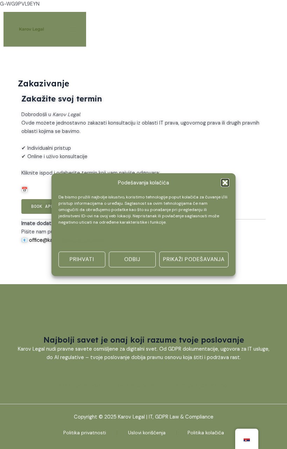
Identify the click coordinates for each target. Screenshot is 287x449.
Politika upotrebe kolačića (199, 385)
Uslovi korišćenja (135, 385)
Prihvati (82, 259)
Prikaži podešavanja (194, 259)
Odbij (132, 259)
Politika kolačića (206, 432)
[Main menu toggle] (72, 29)
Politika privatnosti (80, 385)
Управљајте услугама (83, 240)
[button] (225, 182)
